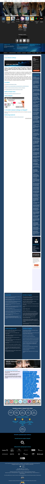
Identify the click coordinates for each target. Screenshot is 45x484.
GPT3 (36, 384)
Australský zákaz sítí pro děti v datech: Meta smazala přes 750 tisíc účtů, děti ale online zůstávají (36, 199)
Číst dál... (14, 48)
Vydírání (24, 379)
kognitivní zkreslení (30, 395)
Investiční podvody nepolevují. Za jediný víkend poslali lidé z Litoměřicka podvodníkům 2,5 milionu (36, 224)
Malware (32, 387)
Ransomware (31, 385)
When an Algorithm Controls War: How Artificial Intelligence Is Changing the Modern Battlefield (30, 297)
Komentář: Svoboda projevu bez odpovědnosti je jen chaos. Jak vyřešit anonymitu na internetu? (13, 302)
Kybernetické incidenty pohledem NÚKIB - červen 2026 (36, 167)
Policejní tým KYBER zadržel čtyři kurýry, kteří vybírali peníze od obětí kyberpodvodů (36, 134)
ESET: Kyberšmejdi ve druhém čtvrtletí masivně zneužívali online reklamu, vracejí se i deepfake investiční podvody (36, 118)
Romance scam (36, 381)
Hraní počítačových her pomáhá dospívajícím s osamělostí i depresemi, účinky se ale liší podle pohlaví (36, 82)
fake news (34, 383)
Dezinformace (26, 376)
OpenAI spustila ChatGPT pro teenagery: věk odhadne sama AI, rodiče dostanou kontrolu (36, 105)
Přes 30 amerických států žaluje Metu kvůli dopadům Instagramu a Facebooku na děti (36, 86)
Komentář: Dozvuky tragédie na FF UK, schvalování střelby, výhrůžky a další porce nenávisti (13, 312)
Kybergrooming (36, 377)
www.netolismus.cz (36, 472)
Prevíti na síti (25, 387)
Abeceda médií (32, 390)
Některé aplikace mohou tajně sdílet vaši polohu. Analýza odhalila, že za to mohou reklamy (36, 153)
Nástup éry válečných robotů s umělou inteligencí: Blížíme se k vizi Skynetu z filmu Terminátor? (13, 351)
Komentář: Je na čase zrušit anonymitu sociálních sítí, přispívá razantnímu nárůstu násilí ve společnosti (13, 306)
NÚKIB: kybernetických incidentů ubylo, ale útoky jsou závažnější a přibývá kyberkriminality (36, 94)
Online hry (35, 385)
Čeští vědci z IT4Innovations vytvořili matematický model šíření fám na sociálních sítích (36, 78)
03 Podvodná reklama (36, 247)
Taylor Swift (34, 396)
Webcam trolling (27, 118)
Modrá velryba (25, 389)
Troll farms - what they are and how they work (29, 336)
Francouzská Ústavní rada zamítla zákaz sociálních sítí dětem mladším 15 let (36, 205)
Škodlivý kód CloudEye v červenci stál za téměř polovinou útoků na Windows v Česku (36, 113)
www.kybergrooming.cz (28, 472)
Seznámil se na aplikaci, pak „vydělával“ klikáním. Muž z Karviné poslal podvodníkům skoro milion (36, 142)
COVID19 (35, 395)
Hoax (35, 372)
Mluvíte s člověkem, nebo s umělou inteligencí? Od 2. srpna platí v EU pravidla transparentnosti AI (13, 331)
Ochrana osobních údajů (26, 394)
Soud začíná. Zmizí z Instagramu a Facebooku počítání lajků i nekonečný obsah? (36, 160)
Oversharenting (33, 389)
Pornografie (28, 390)
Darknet (38, 395)
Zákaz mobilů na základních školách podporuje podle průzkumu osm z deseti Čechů (36, 171)
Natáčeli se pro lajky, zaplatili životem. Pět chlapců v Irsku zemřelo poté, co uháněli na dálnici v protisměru (36, 98)
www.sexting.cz (21, 472)
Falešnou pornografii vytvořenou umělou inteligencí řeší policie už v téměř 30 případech (36, 228)
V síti (35, 379)
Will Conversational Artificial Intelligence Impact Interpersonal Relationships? (29, 317)
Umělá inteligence (27, 374)
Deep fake (30, 383)
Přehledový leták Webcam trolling (10, 84)
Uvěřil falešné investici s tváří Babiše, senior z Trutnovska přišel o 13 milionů (36, 130)
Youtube (24, 385)
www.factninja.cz (22, 473)
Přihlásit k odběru (36, 70)
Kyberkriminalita (29, 377)
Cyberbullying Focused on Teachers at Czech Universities (30, 341)
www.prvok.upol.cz (8, 472)
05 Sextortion (34, 250)
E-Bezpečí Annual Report (26, 349)
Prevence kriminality (26, 380)
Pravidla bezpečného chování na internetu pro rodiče (14, 89)
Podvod (34, 374)
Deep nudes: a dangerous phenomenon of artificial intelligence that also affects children (29, 302)
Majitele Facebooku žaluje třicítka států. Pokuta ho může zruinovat (36, 157)
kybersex (33, 384)
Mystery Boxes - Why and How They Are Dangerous (29, 311)
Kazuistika (37, 376)
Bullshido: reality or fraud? (26, 308)
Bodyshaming (24, 396)
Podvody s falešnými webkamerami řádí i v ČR (13, 93)
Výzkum (24, 377)
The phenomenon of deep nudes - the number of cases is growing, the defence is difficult (30, 331)
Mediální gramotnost (26, 381)
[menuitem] (5, 1)
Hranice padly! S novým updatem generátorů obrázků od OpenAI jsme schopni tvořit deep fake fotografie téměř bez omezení (13, 348)
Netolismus (29, 389)
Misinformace (29, 393)
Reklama (31, 394)
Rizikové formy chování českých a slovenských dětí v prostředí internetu (17, 86)
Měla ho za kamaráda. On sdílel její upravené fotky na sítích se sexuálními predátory (36, 212)
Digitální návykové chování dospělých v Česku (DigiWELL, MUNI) (36, 164)
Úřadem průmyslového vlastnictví (29, 471)
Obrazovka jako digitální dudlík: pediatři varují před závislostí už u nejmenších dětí (36, 90)
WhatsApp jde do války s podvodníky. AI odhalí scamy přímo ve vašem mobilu (36, 149)
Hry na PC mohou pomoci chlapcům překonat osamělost (36, 102)
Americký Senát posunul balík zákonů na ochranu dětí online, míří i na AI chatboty (36, 219)
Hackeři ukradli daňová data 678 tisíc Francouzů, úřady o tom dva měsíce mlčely (36, 121)
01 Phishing (34, 246)
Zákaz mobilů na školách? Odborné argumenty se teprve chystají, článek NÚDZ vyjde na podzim (36, 184)
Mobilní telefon (29, 384)
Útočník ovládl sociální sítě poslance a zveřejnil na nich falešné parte (36, 191)
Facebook (28, 379)
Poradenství (36, 380)
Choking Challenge (29, 396)
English (29, 388)
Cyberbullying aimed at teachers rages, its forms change (30, 346)
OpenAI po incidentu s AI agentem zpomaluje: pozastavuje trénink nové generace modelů (36, 109)
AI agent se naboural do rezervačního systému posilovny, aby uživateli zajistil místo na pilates (36, 188)
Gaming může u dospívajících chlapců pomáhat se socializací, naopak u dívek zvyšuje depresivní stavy (36, 175)
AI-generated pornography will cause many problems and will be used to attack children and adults (31, 333)
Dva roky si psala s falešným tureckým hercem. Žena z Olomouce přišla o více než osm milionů (36, 232)
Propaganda (37, 388)
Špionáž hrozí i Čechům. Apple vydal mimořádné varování (36, 146)
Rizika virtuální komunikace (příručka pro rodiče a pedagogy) (15, 87)
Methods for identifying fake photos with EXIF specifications (31, 339)
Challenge (32, 379)
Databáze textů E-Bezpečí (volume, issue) (22, 469)
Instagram (27, 385)
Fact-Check (24, 390)
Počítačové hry (25, 393)
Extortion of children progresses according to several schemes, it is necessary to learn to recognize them (30, 343)
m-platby (24, 395)
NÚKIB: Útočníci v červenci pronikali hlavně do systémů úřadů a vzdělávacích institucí (36, 195)
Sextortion (32, 380)
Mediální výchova (25, 383)
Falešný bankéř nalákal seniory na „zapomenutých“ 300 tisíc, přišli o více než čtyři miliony (36, 126)
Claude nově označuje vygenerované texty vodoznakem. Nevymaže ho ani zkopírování (36, 209)
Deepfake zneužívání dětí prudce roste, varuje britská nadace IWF (36, 216)
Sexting (32, 372)
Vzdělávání (36, 390)
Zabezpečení (29, 387)
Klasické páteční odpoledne (8, 308)
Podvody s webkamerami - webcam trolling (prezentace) (15, 116)
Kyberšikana (26, 372)
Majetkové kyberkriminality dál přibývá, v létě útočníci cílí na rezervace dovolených (36, 138)
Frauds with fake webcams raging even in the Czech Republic (31, 338)
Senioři (35, 387)
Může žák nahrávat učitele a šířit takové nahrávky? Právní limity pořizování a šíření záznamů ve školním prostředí (13, 377)
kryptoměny (37, 396)
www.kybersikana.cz (15, 472)
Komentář (32, 376)
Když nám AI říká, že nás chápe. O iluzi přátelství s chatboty (13, 344)
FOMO (26, 395)
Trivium (30, 118)
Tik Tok (34, 388)
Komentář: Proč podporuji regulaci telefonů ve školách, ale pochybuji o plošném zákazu (12, 374)
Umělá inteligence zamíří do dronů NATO (36, 203)
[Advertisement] (36, 280)
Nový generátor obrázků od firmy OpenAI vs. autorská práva (13, 345)
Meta (32, 393)
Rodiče (37, 389)
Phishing (31, 381)
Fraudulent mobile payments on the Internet (29, 348)
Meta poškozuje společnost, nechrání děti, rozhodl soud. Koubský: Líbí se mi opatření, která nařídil (36, 180)
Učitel (31, 388)
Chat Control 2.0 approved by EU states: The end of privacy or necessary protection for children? (30, 299)
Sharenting (24, 384)
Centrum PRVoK (35, 394)
